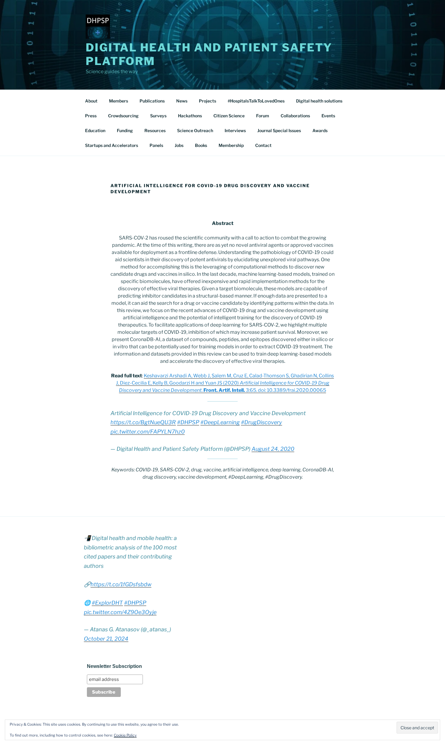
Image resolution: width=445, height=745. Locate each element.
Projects (207, 100)
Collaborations (295, 115)
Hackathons (190, 115)
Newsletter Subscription (114, 666)
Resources (155, 130)
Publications (152, 100)
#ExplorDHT (107, 603)
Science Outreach (195, 130)
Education (95, 130)
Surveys (158, 115)
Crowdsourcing (123, 115)
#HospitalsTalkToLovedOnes (256, 100)
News (181, 100)
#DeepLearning (220, 422)
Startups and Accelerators (111, 145)
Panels (156, 145)
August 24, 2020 (273, 449)
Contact (263, 145)
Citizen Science (229, 115)
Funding (125, 130)
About (91, 100)
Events (328, 115)
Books (201, 145)
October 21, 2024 (106, 639)
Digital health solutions (319, 100)
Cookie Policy (125, 735)
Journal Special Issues (279, 130)
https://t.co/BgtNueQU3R (143, 422)
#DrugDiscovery (261, 422)
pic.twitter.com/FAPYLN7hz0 (147, 431)
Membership (231, 145)
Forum (262, 115)
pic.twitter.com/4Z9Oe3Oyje (120, 612)
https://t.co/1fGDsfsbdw (121, 584)
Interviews (235, 130)
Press (91, 115)
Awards (320, 130)
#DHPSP (188, 422)
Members (118, 100)
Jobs (179, 145)
